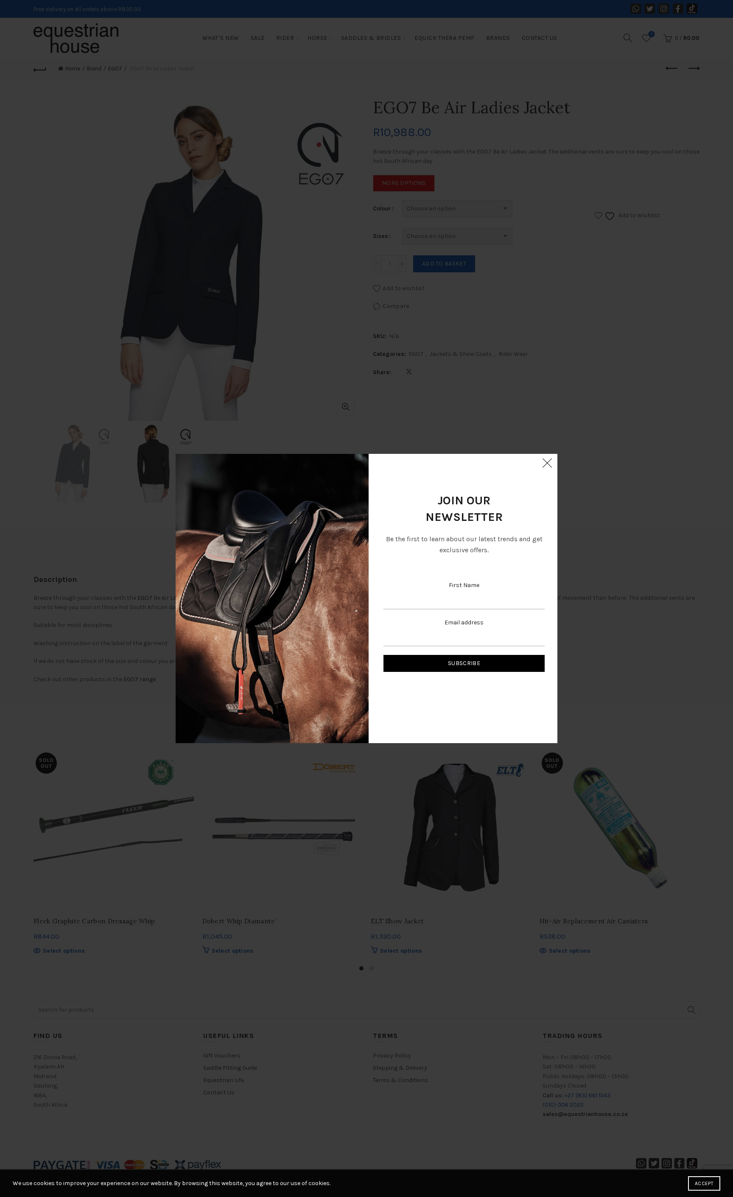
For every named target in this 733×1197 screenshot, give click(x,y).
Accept (704, 1183)
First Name (464, 585)
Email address (464, 622)
